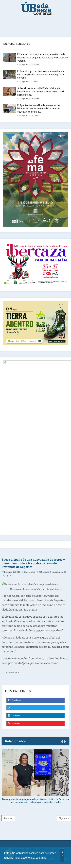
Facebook (16, 700)
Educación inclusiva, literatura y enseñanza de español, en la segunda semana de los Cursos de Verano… (42, 57)
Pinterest (15, 723)
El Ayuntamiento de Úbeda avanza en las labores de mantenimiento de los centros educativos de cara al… (38, 108)
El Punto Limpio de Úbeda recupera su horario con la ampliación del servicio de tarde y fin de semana (41, 74)
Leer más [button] (41, 857)
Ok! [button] (62, 855)
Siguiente (64, 818)
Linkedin (15, 715)
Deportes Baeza (12, 672)
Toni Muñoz (29, 572)
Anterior (8, 818)
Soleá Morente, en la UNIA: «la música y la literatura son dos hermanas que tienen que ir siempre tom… (41, 91)
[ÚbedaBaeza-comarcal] (36, 10)
